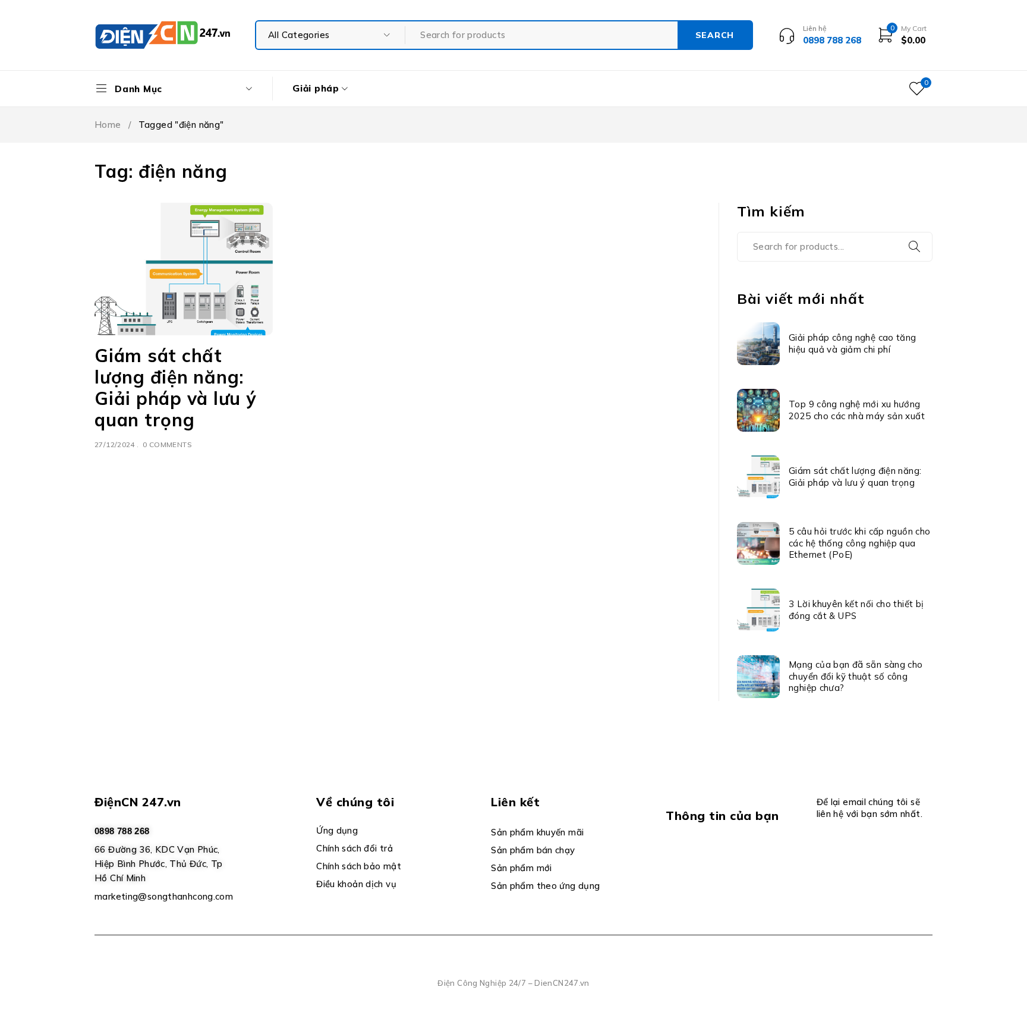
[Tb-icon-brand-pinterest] (753, 860)
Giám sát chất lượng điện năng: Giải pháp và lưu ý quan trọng (175, 387)
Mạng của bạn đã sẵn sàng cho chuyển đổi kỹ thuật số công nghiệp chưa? (856, 676)
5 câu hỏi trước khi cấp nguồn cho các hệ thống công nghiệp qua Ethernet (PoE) (859, 543)
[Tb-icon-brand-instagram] (727, 860)
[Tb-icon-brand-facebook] (673, 860)
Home (107, 124)
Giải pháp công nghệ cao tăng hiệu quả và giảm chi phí (852, 343)
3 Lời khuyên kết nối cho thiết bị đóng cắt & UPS (856, 609)
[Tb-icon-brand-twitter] (700, 860)
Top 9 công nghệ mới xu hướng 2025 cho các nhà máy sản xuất (857, 410)
